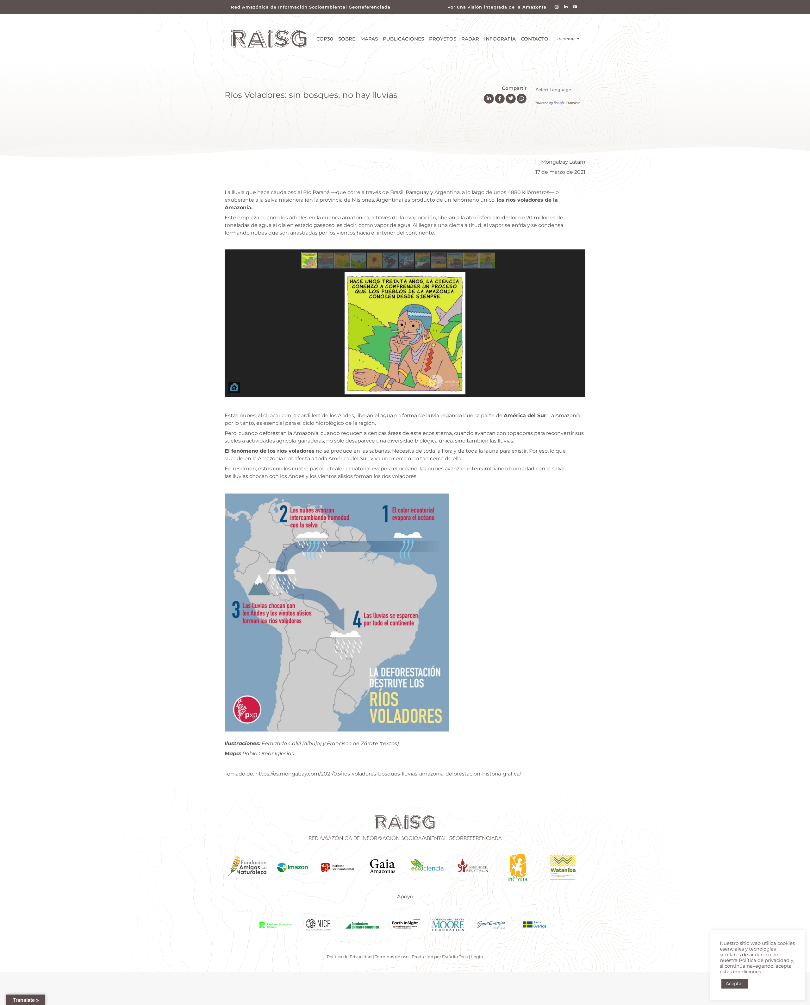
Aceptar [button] (734, 983)
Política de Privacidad (349, 956)
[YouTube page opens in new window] (575, 7)
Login (477, 956)
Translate (573, 103)
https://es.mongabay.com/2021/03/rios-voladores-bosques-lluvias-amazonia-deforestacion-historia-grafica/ (388, 774)
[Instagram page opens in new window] (557, 7)
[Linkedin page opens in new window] (566, 7)
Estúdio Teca (455, 956)
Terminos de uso (391, 956)
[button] (568, 39)
